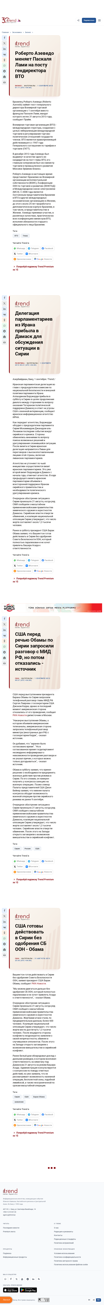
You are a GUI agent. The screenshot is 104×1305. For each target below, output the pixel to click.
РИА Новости (20, 715)
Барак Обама (39, 1097)
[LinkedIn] (33, 1279)
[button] (4, 37)
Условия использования (64, 1253)
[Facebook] (11, 1279)
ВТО (16, 236)
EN (89, 1300)
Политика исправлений (64, 1243)
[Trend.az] (11, 20)
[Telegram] (27, 1279)
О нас (56, 1228)
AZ (94, 1300)
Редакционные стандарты (65, 1239)
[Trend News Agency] (10, 1191)
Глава (25, 236)
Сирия (17, 849)
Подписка (7, 1253)
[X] (16, 1279)
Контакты (58, 1235)
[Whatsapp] (5, 1279)
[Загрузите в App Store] (10, 1290)
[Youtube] (22, 1279)
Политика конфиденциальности (67, 1257)
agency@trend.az (9, 1215)
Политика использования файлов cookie (71, 1265)
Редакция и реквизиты (63, 1232)
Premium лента (9, 1232)
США (37, 849)
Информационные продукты (15, 1257)
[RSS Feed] (39, 1279)
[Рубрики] (99, 20)
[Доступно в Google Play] (28, 1290)
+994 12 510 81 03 (9, 1212)
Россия (28, 849)
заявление (19, 1102)
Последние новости (11, 1228)
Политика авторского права (66, 1261)
